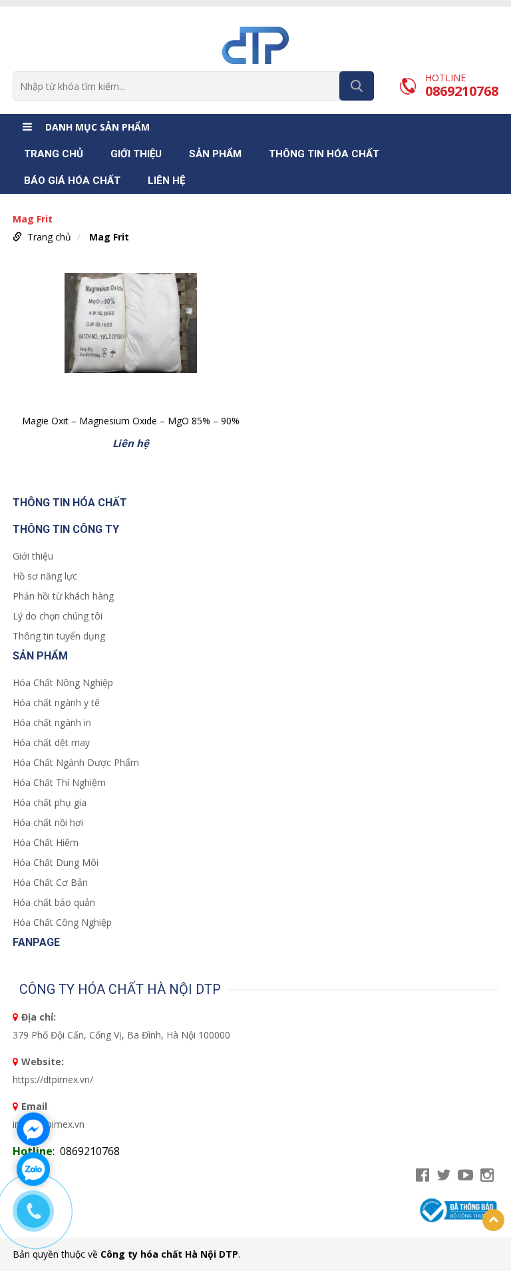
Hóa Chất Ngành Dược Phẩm (76, 762)
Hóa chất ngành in (52, 722)
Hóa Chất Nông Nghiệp (63, 682)
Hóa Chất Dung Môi (55, 862)
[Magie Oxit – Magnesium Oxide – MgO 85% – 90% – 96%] (131, 339)
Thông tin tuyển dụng (59, 636)
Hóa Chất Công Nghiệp (62, 922)
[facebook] (422, 1175)
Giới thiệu (136, 154)
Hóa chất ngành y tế (56, 702)
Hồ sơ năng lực (45, 576)
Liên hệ (166, 180)
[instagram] (487, 1175)
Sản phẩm (215, 154)
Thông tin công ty (66, 529)
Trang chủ (53, 154)
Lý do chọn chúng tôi (57, 616)
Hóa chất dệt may (51, 742)
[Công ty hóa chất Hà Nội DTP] (255, 44)
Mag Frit (109, 236)
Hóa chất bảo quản (54, 902)
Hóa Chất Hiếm (46, 842)
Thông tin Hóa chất (324, 154)
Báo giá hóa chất (72, 180)
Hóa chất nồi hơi (48, 822)
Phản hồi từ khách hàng (63, 596)
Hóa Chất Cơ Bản (50, 882)
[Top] (493, 1220)
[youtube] (465, 1175)
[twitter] (443, 1175)
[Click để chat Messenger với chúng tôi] (33, 1129)
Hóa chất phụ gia (49, 802)
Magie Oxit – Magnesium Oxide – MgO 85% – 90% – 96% (131, 422)
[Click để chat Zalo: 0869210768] (33, 1169)
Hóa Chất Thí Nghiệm (59, 782)
